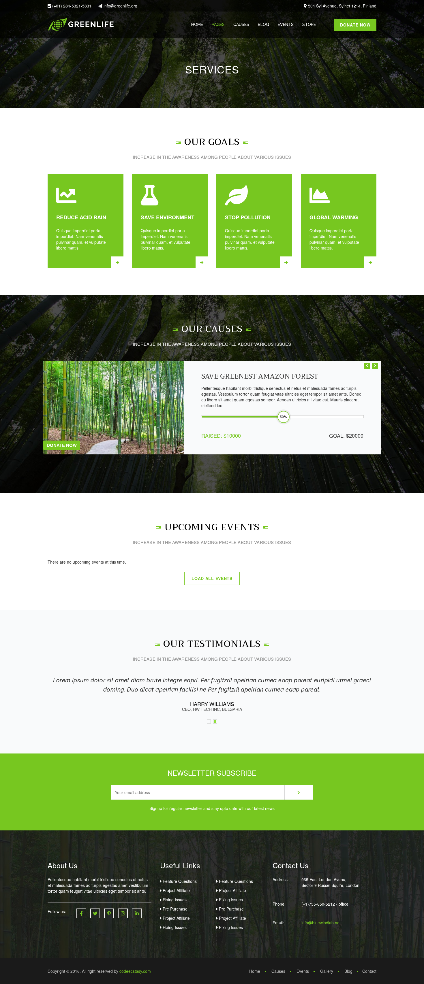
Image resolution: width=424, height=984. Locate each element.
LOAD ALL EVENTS (212, 578)
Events (286, 24)
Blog (263, 24)
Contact (369, 971)
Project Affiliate (176, 890)
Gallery (326, 971)
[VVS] (81, 24)
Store (309, 24)
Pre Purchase (174, 909)
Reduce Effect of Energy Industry (268, 376)
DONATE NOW (355, 25)
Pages (218, 24)
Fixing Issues (174, 899)
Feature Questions (179, 881)
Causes (241, 24)
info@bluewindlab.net (321, 923)
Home (197, 24)
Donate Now (62, 445)
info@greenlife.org (119, 6)
